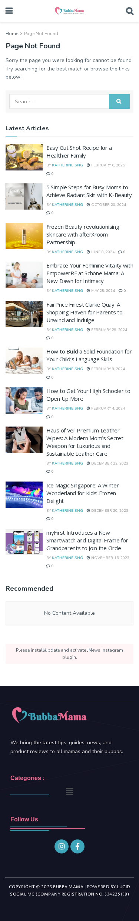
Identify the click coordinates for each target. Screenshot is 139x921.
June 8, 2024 (102, 252)
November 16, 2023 (109, 557)
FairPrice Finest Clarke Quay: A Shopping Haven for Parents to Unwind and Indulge (84, 312)
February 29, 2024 (108, 329)
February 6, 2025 (107, 165)
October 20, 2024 (108, 204)
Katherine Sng (67, 165)
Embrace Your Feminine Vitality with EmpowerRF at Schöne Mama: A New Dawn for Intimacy (89, 273)
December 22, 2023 (109, 463)
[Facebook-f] (77, 846)
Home (12, 34)
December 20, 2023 (109, 510)
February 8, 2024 (107, 369)
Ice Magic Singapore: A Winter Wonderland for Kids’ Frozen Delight (82, 493)
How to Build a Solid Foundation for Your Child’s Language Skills (89, 355)
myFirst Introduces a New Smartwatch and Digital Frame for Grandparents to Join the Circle (87, 540)
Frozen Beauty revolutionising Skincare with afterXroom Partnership (82, 234)
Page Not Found (41, 34)
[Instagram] (61, 846)
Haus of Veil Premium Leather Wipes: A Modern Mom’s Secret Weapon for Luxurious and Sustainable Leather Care (84, 442)
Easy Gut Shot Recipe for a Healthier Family (79, 151)
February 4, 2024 (107, 408)
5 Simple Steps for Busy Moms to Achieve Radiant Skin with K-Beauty (89, 191)
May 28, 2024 (102, 290)
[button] (69, 791)
